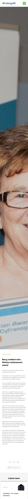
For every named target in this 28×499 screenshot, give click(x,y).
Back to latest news (14, 467)
